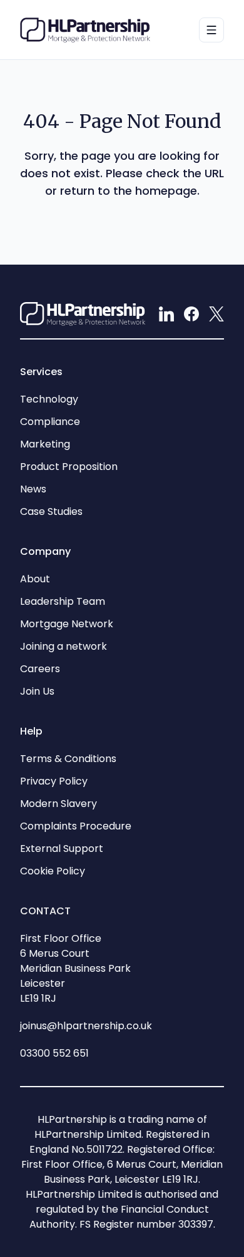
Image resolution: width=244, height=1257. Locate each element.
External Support (61, 848)
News (33, 489)
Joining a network (63, 646)
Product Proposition (69, 466)
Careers (40, 669)
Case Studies (51, 511)
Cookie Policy (52, 871)
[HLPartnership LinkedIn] (166, 313)
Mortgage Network (66, 624)
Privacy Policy (54, 781)
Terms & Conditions (68, 758)
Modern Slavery (58, 803)
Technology (49, 399)
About (35, 579)
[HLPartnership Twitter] (216, 313)
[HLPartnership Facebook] (191, 313)
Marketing (45, 444)
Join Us (37, 691)
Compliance (50, 421)
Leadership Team (62, 601)
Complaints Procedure (75, 826)
